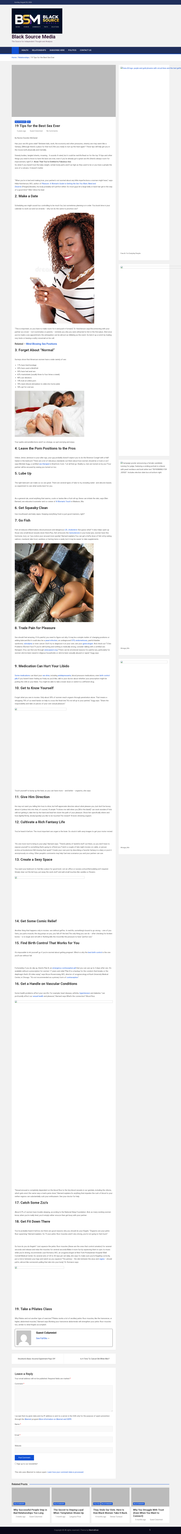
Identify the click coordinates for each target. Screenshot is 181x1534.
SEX (29, 122)
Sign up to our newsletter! (27, 1464)
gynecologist (88, 644)
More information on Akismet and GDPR (55, 1419)
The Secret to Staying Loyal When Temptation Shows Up (68, 1511)
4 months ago (100, 1517)
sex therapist (44, 464)
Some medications (22, 675)
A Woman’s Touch (63, 501)
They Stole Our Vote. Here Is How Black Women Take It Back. (110, 1511)
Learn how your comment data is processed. (65, 1472)
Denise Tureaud (116, 1517)
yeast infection (51, 640)
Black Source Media (33, 37)
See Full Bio (41, 1338)
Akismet (28, 1419)
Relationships (39, 50)
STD (73, 640)
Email (17, 1435)
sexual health (38, 996)
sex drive (46, 675)
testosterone (74, 533)
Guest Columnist (36, 131)
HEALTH (25, 50)
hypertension (85, 993)
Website (18, 1446)
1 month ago (60, 1517)
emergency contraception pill (64, 968)
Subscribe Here (57, 50)
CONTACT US (85, 50)
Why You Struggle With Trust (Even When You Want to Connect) (148, 1512)
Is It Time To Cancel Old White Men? (95, 1359)
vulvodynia (28, 644)
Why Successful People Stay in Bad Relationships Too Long (30, 1511)
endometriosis (81, 640)
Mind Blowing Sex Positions (41, 343)
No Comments (52, 131)
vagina (101, 1259)
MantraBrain (94, 1530)
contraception (72, 977)
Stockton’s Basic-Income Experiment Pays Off (36, 1359)
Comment (19, 1384)
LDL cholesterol (71, 530)
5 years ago (21, 131)
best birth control (95, 952)
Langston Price (75, 1517)
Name (18, 1424)
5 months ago (140, 1520)
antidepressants (64, 675)
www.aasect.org (50, 650)
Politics (72, 50)
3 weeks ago (20, 1517)
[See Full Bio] (48, 1338)
